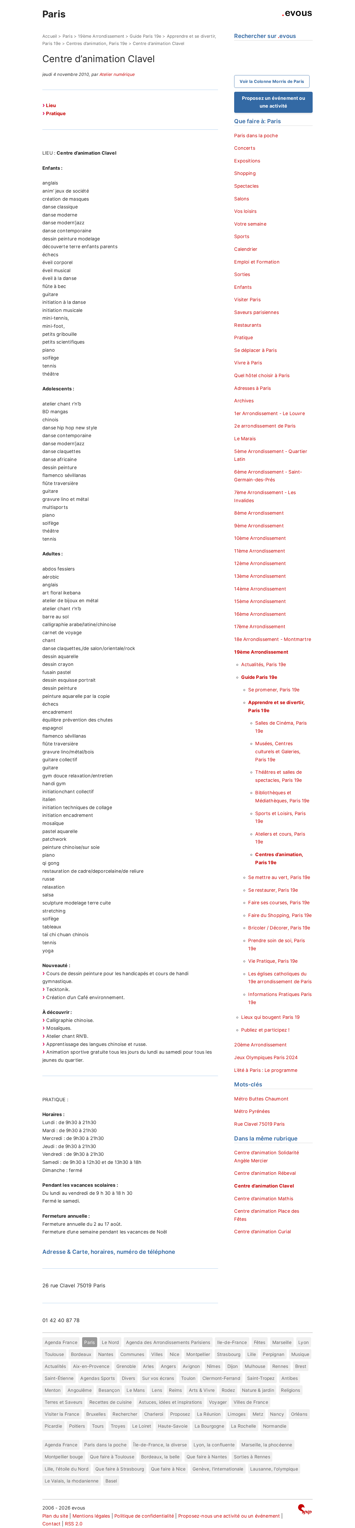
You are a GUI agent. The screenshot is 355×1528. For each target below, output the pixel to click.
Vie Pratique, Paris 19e (273, 961)
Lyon (303, 1342)
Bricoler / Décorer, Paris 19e (279, 927)
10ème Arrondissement (260, 538)
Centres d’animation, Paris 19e (96, 43)
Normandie (275, 1426)
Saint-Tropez (260, 1378)
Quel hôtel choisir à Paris (262, 375)
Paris (53, 14)
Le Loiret (141, 1426)
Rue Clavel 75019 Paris (259, 1124)
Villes (157, 1354)
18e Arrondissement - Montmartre (272, 639)
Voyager (218, 1402)
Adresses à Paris (252, 388)
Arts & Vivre (202, 1390)
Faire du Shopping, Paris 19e (280, 915)
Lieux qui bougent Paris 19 (270, 1017)
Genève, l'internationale (218, 1469)
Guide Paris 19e (145, 36)
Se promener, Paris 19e (273, 689)
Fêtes (260, 1342)
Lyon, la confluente (214, 1444)
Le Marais (245, 438)
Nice (175, 1354)
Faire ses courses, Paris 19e (279, 902)
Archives (243, 400)
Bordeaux (81, 1354)
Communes (132, 1354)
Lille (251, 1354)
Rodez (228, 1390)
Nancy (277, 1414)
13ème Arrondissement (260, 576)
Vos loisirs (245, 211)
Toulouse (54, 1354)
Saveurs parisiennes (256, 312)
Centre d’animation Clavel (264, 1186)
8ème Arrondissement (259, 513)
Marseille (282, 1342)
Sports (241, 236)
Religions (290, 1390)
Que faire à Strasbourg (119, 1469)
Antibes (289, 1378)
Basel (111, 1481)
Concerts (244, 148)
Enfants (243, 287)
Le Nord (110, 1342)
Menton (53, 1390)
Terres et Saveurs (64, 1402)
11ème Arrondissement (259, 551)
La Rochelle (243, 1426)
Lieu (51, 105)
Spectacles (246, 186)
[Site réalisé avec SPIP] (305, 1510)
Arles (148, 1366)
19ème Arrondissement (101, 36)
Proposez (180, 1414)
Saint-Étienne (59, 1378)
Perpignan (273, 1354)
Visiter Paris (247, 299)
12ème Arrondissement (260, 563)
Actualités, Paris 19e (263, 664)
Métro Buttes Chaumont (261, 1098)
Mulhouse (255, 1366)
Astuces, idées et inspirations (170, 1402)
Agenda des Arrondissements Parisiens (168, 1342)
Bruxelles (96, 1414)
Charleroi (153, 1414)
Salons (241, 198)
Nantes (106, 1354)
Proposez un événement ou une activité (273, 102)
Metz (258, 1414)
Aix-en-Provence (91, 1366)
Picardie (53, 1426)
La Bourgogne (209, 1426)
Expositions (247, 160)
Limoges (237, 1414)
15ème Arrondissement (260, 601)
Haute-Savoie (173, 1426)
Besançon (109, 1390)
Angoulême (80, 1390)
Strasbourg (229, 1354)
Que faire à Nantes (207, 1456)
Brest (300, 1366)
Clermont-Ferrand (221, 1378)
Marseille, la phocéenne (266, 1444)
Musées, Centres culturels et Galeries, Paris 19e (277, 751)
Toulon (188, 1378)
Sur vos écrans (158, 1378)
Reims (175, 1390)
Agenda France (61, 1342)
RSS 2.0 (73, 1523)
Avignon (191, 1366)
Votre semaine (250, 224)
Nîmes (213, 1366)
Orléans (299, 1414)
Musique (300, 1354)
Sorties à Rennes (252, 1456)
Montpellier (198, 1354)
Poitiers (77, 1426)
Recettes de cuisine (110, 1402)
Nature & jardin (258, 1390)
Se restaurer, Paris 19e (273, 890)
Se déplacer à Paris (255, 350)
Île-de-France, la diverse (160, 1444)
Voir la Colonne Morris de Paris (272, 81)
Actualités (55, 1366)
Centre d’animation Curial (262, 1231)
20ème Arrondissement (260, 1044)
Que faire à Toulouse (112, 1456)
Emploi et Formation (256, 262)
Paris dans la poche (256, 135)
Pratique (55, 113)
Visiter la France (62, 1414)
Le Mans (136, 1390)
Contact (51, 1523)
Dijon (232, 1366)
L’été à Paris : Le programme (265, 1070)
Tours (98, 1426)
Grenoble (126, 1366)
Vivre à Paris (248, 362)
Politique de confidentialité (144, 1516)
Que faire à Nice (168, 1469)
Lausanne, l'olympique (274, 1469)
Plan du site (55, 1516)
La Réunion (209, 1414)
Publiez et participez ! (265, 1030)
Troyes (118, 1426)
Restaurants (247, 325)
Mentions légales (91, 1516)
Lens (157, 1390)
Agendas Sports (97, 1378)
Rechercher (125, 1414)
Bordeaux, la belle (160, 1456)
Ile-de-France (232, 1342)
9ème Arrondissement (259, 525)
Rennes (280, 1366)
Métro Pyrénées (252, 1111)
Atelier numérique (117, 74)
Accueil (49, 36)
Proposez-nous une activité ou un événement (229, 1516)
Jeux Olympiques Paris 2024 (266, 1057)
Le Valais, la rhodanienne (72, 1481)
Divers (128, 1378)
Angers (168, 1366)
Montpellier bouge (64, 1456)
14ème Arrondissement (260, 589)
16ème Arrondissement (260, 614)
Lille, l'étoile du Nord (67, 1469)
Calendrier (245, 249)
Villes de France (251, 1402)
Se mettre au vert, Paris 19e (279, 877)
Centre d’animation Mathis (263, 1198)
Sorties (242, 274)
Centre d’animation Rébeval (265, 1173)
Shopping (244, 173)
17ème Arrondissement (259, 626)
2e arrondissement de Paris (264, 426)
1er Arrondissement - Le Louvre (269, 413)
